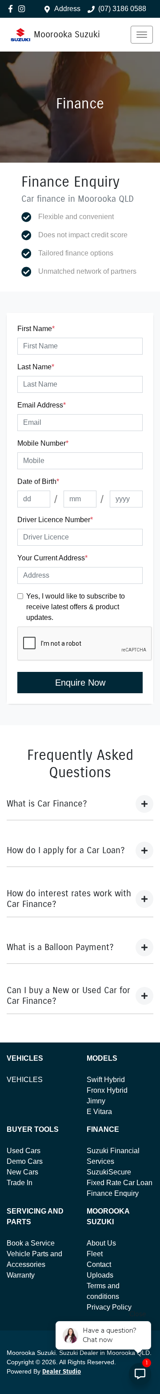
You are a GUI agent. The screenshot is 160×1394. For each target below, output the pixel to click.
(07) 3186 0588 (122, 8)
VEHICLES (25, 1079)
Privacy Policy (109, 1307)
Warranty (21, 1275)
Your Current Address (52, 558)
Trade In (19, 1182)
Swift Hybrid (106, 1079)
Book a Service (31, 1243)
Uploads (100, 1275)
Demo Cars (25, 1161)
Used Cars (23, 1150)
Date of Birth (38, 481)
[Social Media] (12, 8)
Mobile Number (42, 443)
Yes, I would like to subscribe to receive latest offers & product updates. (75, 606)
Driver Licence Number (55, 519)
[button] (142, 35)
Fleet (95, 1254)
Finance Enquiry (113, 1193)
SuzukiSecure (109, 1172)
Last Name (35, 367)
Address (67, 8)
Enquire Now (80, 682)
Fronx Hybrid (107, 1090)
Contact (99, 1264)
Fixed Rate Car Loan (119, 1182)
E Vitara (99, 1111)
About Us (101, 1243)
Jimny (96, 1101)
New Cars (22, 1172)
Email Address (41, 405)
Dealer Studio (61, 1371)
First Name (36, 328)
